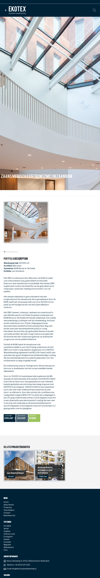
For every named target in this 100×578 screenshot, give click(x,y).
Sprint (6, 528)
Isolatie (7, 539)
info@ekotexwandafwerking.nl (24, 569)
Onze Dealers (9, 510)
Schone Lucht (9, 534)
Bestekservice (9, 515)
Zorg (16, 252)
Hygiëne (7, 531)
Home (6, 502)
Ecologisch (8, 537)
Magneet (7, 545)
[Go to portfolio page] (26, 222)
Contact (7, 513)
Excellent (7, 526)
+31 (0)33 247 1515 (22, 565)
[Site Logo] (17, 10)
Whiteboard (9, 547)
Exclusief (9, 252)
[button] (6, 10)
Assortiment (9, 505)
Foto (6, 550)
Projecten (8, 507)
